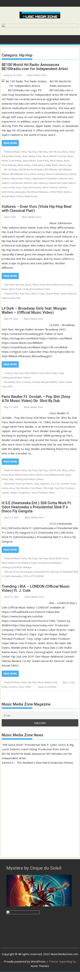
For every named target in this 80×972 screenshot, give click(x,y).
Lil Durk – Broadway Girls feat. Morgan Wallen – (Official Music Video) (34, 310)
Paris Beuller (22, 488)
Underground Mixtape (49, 562)
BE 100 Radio (11, 169)
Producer (70, 488)
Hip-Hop (42, 151)
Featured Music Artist (15, 151)
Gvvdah (65, 483)
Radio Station (59, 165)
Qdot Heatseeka (13, 576)
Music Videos (50, 187)
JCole (4, 686)
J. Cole (71, 682)
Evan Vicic (25, 293)
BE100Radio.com (19, 174)
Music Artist (39, 284)
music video (24, 686)
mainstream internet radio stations (28, 183)
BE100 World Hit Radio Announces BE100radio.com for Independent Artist (35, 66)
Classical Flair (11, 293)
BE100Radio (51, 169)
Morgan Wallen (49, 382)
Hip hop (54, 571)
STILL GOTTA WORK (33, 576)
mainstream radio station (62, 183)
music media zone (11, 187)
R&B (48, 165)
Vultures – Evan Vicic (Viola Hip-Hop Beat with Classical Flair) (36, 208)
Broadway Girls (12, 382)
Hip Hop (32, 151)
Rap (70, 165)
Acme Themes (40, 966)
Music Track (15, 289)
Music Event (15, 156)
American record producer (18, 483)
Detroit (8, 571)
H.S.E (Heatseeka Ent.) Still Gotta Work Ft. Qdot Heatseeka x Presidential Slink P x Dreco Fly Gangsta (37, 507)
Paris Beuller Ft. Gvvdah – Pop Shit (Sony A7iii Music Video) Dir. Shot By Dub (36, 398)
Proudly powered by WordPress (25, 961)
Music (65, 151)
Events (5, 178)
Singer (14, 492)
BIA (64, 682)
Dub (36, 483)
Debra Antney (37, 174)
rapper (5, 492)
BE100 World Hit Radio (31, 169)
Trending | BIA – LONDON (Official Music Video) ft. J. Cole (36, 588)
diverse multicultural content (61, 174)
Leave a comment (47, 686)
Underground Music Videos (16, 377)
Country (8, 373)
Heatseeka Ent (41, 571)
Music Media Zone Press (36, 160)
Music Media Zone (37, 75)
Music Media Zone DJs (54, 156)
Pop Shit (59, 488)
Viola (63, 293)
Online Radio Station (60, 191)
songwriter (24, 492)
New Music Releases (37, 191)
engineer (44, 483)
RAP (10, 386)
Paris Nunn (36, 488)
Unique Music (52, 293)
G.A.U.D (55, 483)
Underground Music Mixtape (17, 567)
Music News (56, 160)
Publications (38, 165)
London (13, 686)
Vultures (72, 293)
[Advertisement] (40, 809)
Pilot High (48, 488)
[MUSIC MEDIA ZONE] (5, 38)
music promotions (32, 187)
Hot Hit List (54, 151)
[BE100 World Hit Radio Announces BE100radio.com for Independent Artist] (25, 81)
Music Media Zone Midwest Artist (46, 474)
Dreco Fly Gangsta (22, 571)
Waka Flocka (31, 196)
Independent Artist (20, 178)
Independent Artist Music (44, 178)
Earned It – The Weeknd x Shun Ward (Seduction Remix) (37, 762)
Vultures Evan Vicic (11, 298)
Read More (10, 143)
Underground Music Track (36, 289)
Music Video (24, 165)
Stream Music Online (12, 196)
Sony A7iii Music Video (43, 492)
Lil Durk (36, 382)
